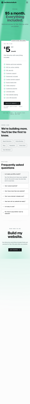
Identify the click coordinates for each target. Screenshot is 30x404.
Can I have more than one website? (15, 191)
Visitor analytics (10, 85)
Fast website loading (12, 94)
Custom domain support (13, 79)
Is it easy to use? (9, 206)
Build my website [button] (11, 103)
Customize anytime (11, 88)
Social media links (11, 82)
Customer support (11, 73)
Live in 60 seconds (11, 98)
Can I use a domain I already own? (14, 196)
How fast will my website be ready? (15, 201)
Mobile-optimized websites (14, 64)
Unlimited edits (10, 91)
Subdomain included (12, 76)
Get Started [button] (14, 249)
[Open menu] (27, 2)
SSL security (9, 70)
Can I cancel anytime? (11, 186)
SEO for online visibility (12, 67)
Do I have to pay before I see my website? (14, 212)
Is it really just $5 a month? (12, 174)
